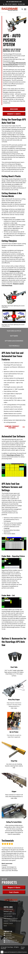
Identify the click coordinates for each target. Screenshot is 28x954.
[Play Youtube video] (14, 297)
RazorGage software (13, 455)
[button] (22, 9)
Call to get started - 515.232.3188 (14, 4)
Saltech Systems (22, 952)
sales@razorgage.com (14, 1)
